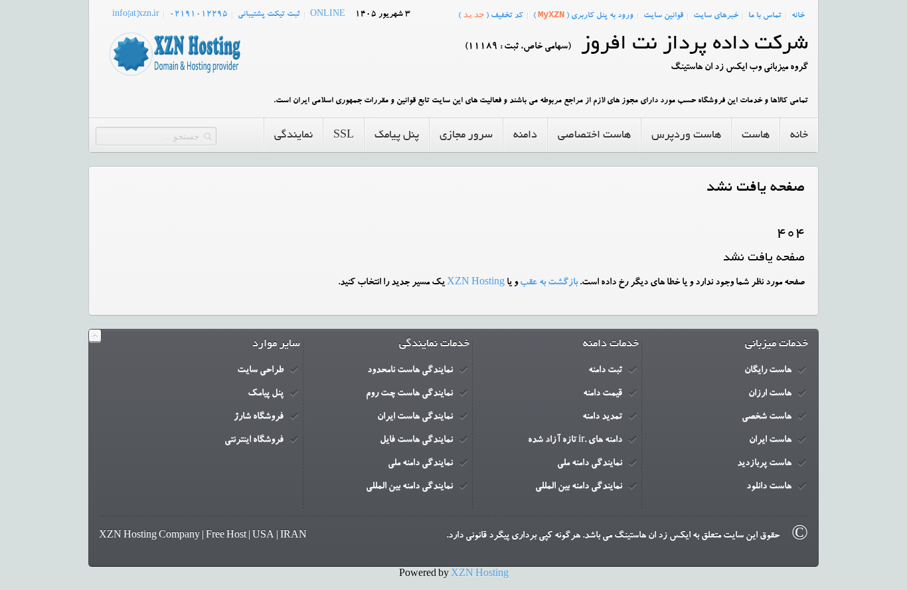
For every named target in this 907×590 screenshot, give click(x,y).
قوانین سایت (663, 16)
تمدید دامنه (602, 417)
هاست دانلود (768, 487)
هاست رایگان (767, 370)
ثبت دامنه (605, 370)
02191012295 (198, 14)
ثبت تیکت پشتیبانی (269, 14)
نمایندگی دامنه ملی (589, 463)
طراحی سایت (260, 370)
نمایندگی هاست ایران (415, 417)
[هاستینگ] (174, 76)
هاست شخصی (766, 417)
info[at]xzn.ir (135, 14)
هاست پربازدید (764, 463)
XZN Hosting (476, 283)
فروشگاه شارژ (259, 417)
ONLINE (327, 14)
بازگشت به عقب (549, 283)
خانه (798, 16)
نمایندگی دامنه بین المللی (578, 487)
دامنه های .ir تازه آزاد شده (575, 440)
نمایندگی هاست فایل (416, 440)
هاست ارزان (769, 394)
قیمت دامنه (602, 394)
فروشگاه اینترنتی (254, 440)
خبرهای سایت (715, 16)
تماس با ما (765, 16)
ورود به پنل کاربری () (583, 15)
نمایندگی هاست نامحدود (410, 370)
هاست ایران (770, 440)
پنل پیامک (266, 394)
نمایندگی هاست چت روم (409, 394)
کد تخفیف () (490, 15)
